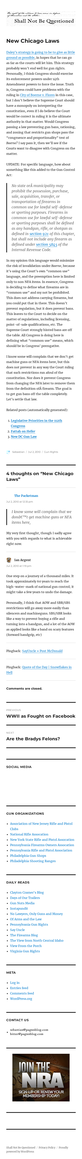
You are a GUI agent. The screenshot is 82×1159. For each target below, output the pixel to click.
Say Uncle (17, 930)
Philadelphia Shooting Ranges (33, 861)
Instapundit (19, 908)
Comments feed (22, 993)
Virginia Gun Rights (25, 951)
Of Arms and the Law (26, 919)
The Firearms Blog (24, 935)
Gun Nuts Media (22, 903)
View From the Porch (26, 946)
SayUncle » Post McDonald (42, 651)
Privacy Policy (47, 1147)
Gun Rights (51, 451)
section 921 (39, 233)
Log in (15, 983)
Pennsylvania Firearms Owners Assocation (42, 845)
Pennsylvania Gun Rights (29, 924)
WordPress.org (21, 999)
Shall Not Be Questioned (20, 1147)
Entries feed (19, 988)
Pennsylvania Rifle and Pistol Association (41, 850)
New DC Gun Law (24, 437)
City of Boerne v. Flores (37, 95)
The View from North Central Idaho (37, 940)
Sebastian (18, 451)
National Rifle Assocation (29, 834)
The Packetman (26, 496)
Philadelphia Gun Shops (28, 856)
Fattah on (23, 431)
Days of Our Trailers (25, 898)
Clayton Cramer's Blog (27, 892)
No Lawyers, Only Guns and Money (36, 914)
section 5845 (46, 244)
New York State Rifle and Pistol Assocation (42, 840)
